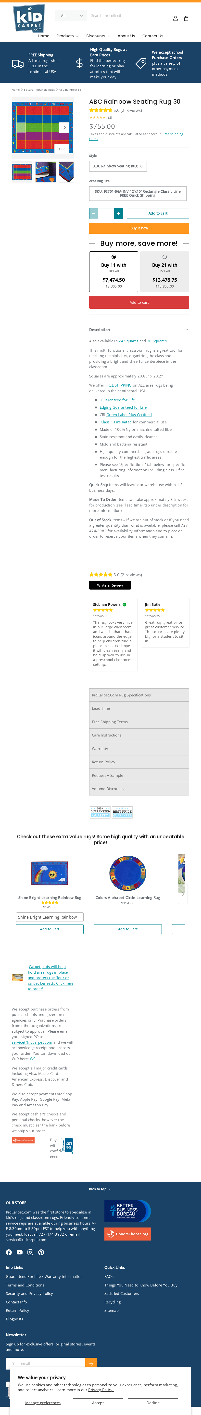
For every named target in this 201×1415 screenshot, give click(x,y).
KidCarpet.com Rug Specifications (121, 695)
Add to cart (158, 213)
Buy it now (139, 228)
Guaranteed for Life (118, 399)
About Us (126, 35)
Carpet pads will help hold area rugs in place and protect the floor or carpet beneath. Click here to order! (51, 977)
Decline (153, 1402)
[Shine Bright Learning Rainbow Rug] (50, 873)
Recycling (112, 1301)
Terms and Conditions (25, 1285)
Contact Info (16, 1301)
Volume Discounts (108, 788)
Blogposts (14, 1318)
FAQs (108, 1276)
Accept (98, 1402)
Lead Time (101, 708)
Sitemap (111, 1310)
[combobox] (108, 15)
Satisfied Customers (121, 1293)
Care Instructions (107, 735)
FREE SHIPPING (118, 385)
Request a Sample (107, 775)
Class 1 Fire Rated (116, 421)
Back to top (98, 1189)
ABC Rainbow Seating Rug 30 (78, 89)
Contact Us (152, 35)
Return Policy (103, 761)
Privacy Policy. (101, 1389)
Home (43, 35)
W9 (33, 1058)
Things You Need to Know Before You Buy (140, 1285)
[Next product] (183, 894)
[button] (186, 18)
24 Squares (128, 340)
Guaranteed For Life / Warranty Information (44, 1276)
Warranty (100, 748)
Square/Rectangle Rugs (39, 89)
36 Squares (157, 340)
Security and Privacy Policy (29, 1293)
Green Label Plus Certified (129, 414)
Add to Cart (49, 929)
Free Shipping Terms (110, 721)
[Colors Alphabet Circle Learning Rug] (128, 873)
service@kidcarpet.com (32, 1042)
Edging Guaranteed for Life (123, 407)
